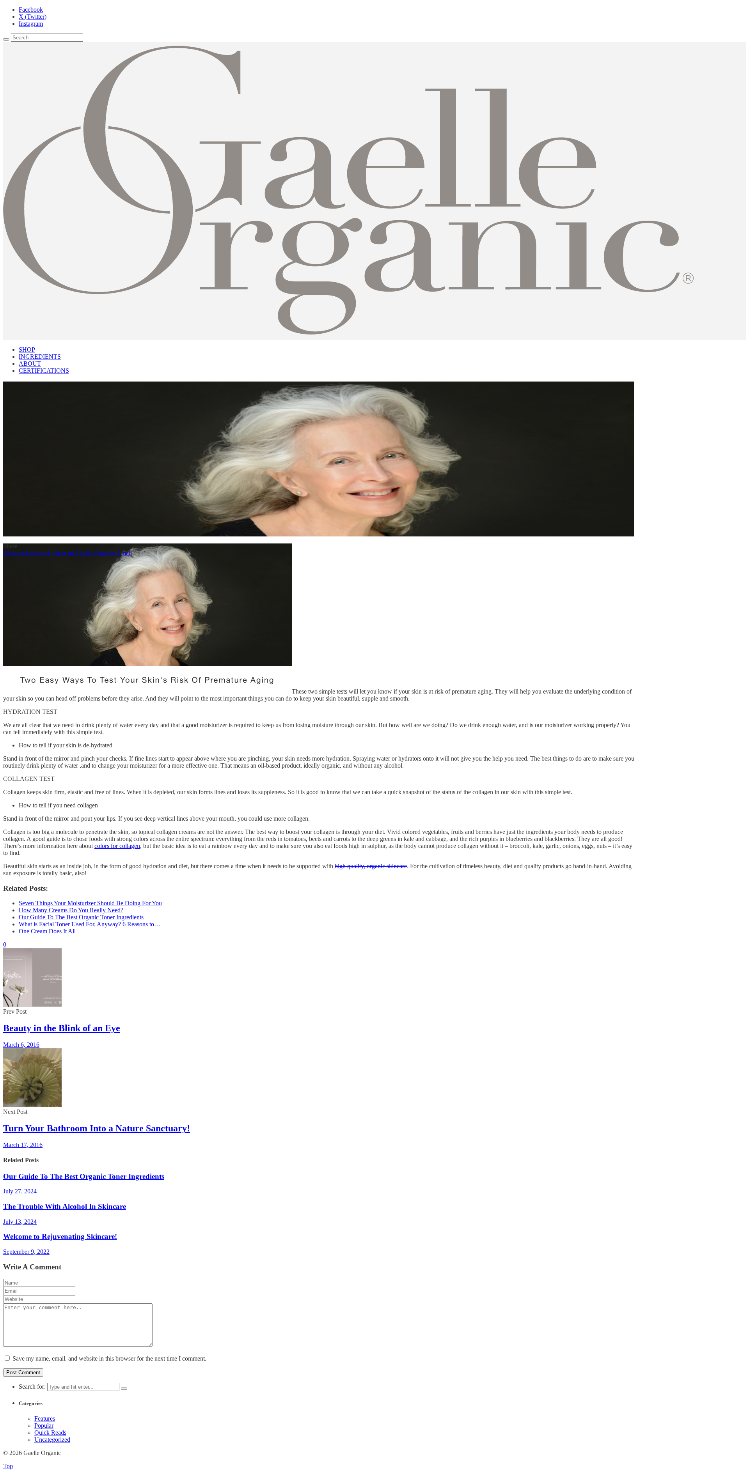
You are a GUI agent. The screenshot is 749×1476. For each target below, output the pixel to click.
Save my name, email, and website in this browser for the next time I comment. (109, 1358)
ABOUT (30, 363)
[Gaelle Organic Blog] (348, 332)
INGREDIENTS (40, 356)
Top (8, 1466)
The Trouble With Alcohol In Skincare (64, 1206)
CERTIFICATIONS (44, 370)
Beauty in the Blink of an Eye (61, 1028)
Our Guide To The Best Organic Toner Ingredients (83, 1176)
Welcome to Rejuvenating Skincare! (60, 1236)
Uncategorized (52, 1439)
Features (44, 1418)
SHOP (27, 349)
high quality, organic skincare (371, 866)
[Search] (6, 39)
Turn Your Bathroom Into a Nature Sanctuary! (96, 1128)
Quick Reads (50, 1432)
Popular (43, 1425)
